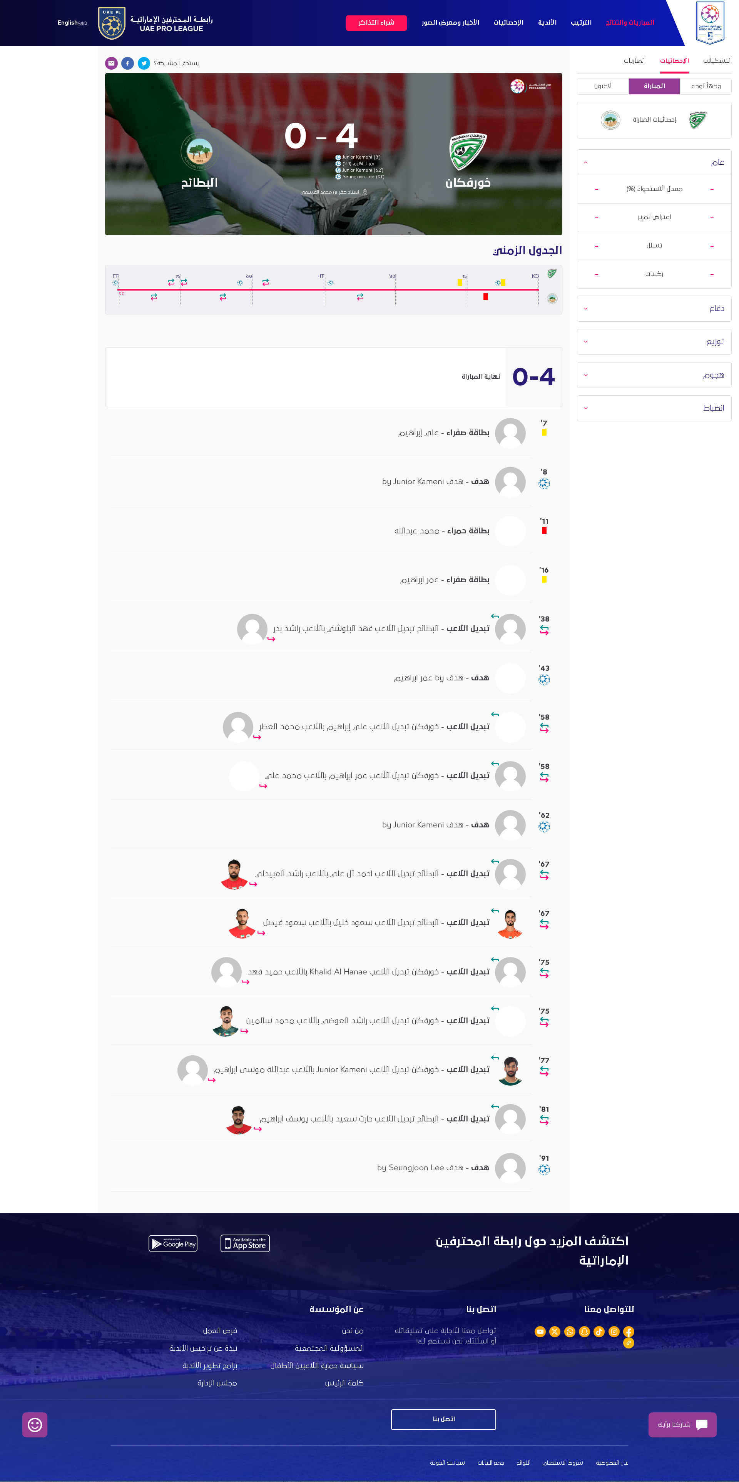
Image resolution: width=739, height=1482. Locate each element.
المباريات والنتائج (630, 23)
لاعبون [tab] (602, 86)
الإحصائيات (508, 23)
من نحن (353, 1331)
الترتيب (581, 23)
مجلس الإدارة (217, 1383)
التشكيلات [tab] (717, 60)
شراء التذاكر (376, 23)
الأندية (547, 23)
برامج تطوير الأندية (209, 1366)
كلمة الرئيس (344, 1383)
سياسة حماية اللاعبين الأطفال (317, 1366)
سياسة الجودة (447, 1462)
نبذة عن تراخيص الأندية (203, 1348)
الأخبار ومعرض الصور (450, 23)
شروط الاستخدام (563, 1462)
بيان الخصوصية (612, 1462)
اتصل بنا (444, 1419)
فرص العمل (220, 1331)
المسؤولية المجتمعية (329, 1348)
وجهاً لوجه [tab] (706, 86)
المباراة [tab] (654, 86)
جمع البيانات (491, 1462)
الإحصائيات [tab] (674, 60)
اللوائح (523, 1462)
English (68, 22)
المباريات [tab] (634, 60)
